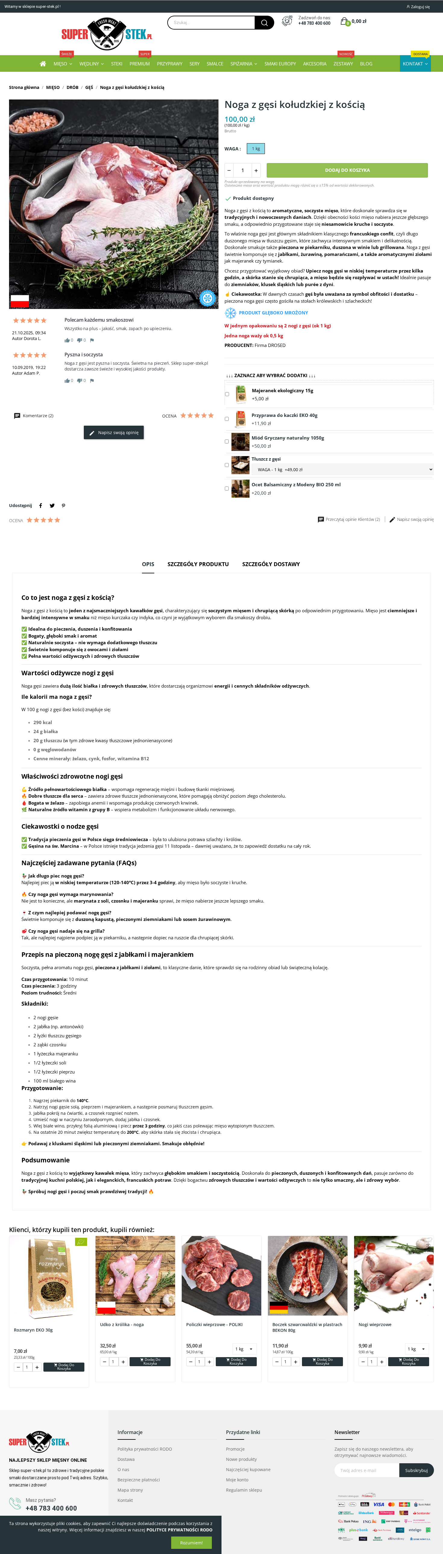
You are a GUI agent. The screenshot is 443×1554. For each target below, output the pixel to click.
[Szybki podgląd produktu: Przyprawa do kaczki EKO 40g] (240, 419)
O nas (123, 1469)
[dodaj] (256, 170)
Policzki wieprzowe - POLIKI (214, 1324)
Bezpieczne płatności (139, 1480)
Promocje (235, 1449)
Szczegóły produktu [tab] (198, 564)
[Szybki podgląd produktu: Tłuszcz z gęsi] (240, 465)
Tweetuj (52, 505)
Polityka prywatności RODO (145, 1449)
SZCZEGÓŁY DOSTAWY (271, 564)
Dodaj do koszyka (347, 170)
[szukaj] (264, 23)
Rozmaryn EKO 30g (33, 1330)
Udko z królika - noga (122, 1324)
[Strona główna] (43, 63)
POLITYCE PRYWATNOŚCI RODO (179, 1530)
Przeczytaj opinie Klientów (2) (353, 519)
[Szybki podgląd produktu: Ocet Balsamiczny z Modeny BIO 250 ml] (240, 488)
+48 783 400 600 (314, 23)
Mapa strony (130, 1490)
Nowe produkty (241, 1459)
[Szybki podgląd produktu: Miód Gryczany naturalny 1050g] (240, 441)
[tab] (148, 566)
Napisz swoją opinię (118, 432)
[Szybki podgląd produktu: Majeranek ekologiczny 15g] (241, 394)
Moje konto (237, 1480)
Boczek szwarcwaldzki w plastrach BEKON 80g (307, 1327)
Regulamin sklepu (244, 1490)
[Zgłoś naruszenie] (92, 340)
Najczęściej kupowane (248, 1469)
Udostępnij (40, 505)
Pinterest (63, 505)
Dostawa (126, 1459)
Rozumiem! (191, 1543)
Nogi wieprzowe (375, 1324)
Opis (148, 564)
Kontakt (125, 1500)
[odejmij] (229, 170)
